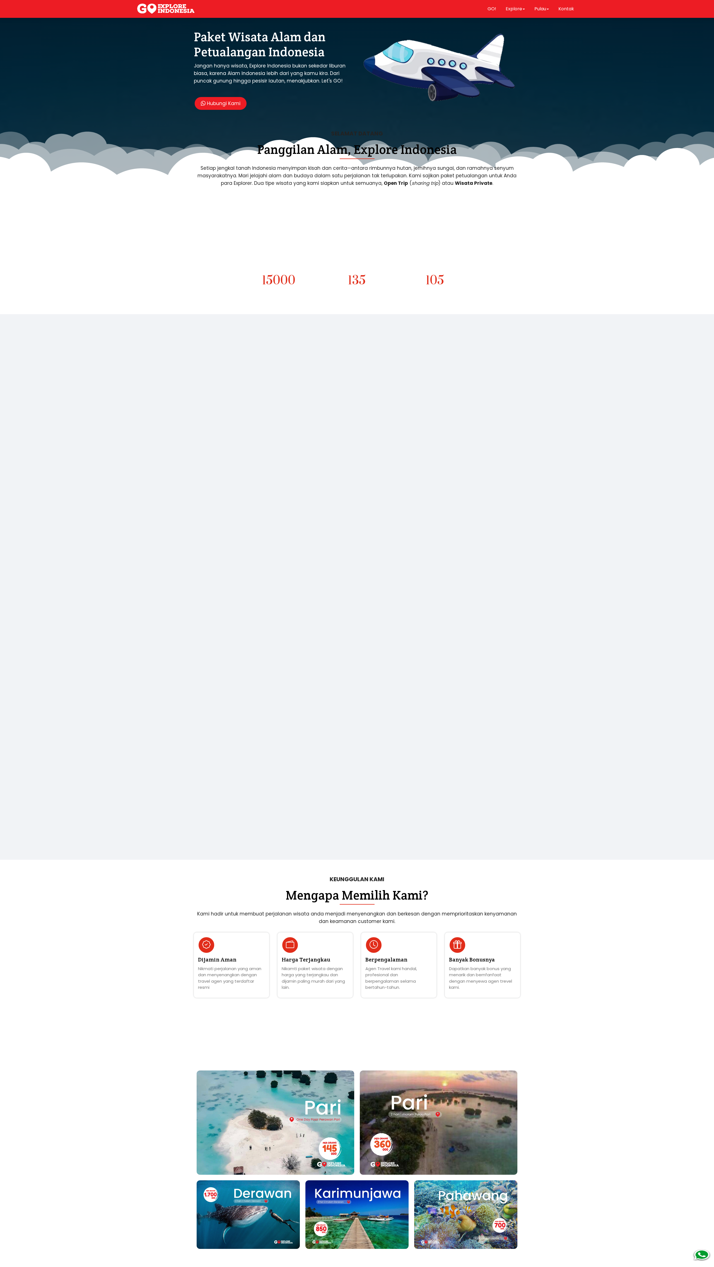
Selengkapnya (221, 495)
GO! (492, 9)
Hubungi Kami (223, 103)
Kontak (566, 9)
